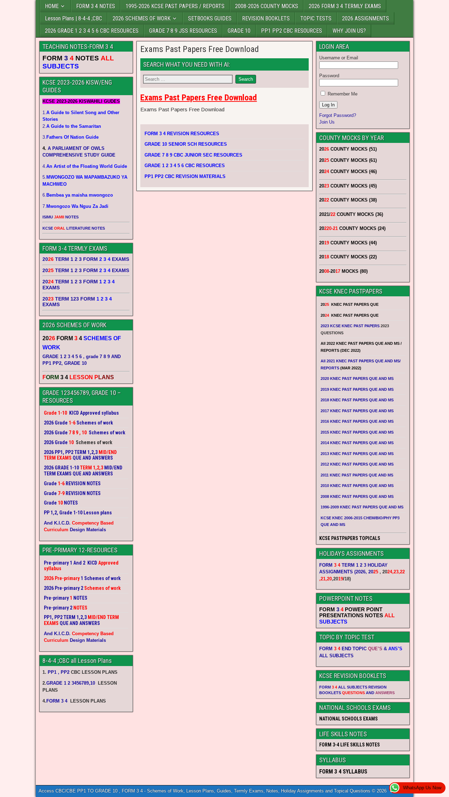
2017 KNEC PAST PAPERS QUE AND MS (357, 411)
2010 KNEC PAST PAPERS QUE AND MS (357, 485)
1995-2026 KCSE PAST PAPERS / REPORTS (175, 6)
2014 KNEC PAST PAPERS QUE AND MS (357, 443)
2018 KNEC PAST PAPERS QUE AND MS (357, 400)
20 (373, 571)
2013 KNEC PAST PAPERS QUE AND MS (357, 454)
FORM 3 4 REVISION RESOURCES (182, 133)
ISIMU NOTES (60, 217)
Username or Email (338, 57)
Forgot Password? (337, 115)
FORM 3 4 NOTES (95, 6)
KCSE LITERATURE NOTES (73, 228)
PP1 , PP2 (58, 672)
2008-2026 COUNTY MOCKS (266, 6)
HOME (52, 6)
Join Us (327, 122)
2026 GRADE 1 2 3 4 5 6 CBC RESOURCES (92, 30)
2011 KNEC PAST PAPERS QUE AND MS (357, 475)
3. (70, 137)
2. (71, 126)
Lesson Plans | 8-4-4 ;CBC (73, 18)
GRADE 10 (239, 30)
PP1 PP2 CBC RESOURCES (291, 30)
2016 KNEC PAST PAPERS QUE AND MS (357, 421)
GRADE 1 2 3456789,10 (70, 683)
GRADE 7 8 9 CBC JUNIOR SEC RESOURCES (193, 155)
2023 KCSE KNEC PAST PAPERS (350, 326)
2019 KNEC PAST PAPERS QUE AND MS (357, 389)
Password (329, 75)
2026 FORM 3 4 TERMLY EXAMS (345, 6)
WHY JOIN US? (349, 30)
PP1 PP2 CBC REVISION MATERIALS (185, 176)
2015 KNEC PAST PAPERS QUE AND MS (358, 432)
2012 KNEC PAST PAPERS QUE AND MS (357, 464)
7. (75, 206)
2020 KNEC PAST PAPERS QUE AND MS (357, 378)
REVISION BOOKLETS (266, 18)
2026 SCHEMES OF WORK (141, 18)
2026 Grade (56, 442)
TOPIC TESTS (315, 18)
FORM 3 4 (57, 701)
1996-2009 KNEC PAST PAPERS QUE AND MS (362, 507)
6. (77, 195)
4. (84, 166)
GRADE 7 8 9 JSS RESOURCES (183, 30)
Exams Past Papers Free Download (199, 49)
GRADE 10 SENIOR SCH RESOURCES (186, 144)
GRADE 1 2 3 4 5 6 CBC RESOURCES (185, 165)
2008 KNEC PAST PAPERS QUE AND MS (357, 496)
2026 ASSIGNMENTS (365, 18)
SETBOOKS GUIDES (210, 18)
